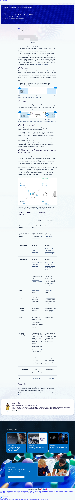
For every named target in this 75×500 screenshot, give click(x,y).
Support (31, 492)
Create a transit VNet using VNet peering (39, 208)
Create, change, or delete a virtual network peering (30, 97)
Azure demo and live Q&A (37, 492)
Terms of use (28, 499)
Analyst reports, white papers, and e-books (56, 493)
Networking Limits (37, 281)
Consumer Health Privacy (4, 499)
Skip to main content (3, 0)
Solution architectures (26, 492)
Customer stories (41, 491)
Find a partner (22, 493)
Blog (31, 493)
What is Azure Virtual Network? (40, 64)
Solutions (9, 492)
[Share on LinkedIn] (24, 30)
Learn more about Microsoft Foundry (16, 476)
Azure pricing (49, 491)
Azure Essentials (35, 491)
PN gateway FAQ (50, 378)
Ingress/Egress (35, 290)
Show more (33, 42)
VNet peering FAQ (36, 378)
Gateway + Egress (49, 290)
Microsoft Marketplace (15, 493)
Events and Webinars (45, 493)
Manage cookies (23, 499)
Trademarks (33, 499)
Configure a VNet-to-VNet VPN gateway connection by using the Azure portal (37, 121)
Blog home (6, 7)
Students (40, 493)
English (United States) (4, 496)
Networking (21, 39)
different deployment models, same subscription (37, 264)
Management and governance (24, 37)
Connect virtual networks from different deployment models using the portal (50, 266)
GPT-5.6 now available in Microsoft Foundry (58, 448)
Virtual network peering (48, 95)
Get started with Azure (9, 491)
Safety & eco (37, 499)
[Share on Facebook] (20, 30)
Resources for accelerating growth (16, 492)
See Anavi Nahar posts (16, 410)
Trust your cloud (29, 491)
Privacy (19, 499)
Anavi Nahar (6, 18)
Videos (65, 493)
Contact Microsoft (15, 499)
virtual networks (48, 70)
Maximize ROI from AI (3, 492)
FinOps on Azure (70, 491)
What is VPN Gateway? (48, 119)
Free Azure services (55, 491)
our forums (20, 394)
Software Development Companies (6, 493)
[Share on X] (22, 30)
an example (39, 349)
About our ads (45, 499)
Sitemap (10, 499)
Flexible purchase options (63, 491)
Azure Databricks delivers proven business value (37, 448)
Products (45, 491)
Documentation (27, 493)
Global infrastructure (16, 491)
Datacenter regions (23, 491)
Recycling (41, 499)
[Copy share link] (18, 30)
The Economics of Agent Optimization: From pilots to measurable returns (14, 449)
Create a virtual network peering (37, 238)
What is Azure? (2, 491)
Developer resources (35, 493)
